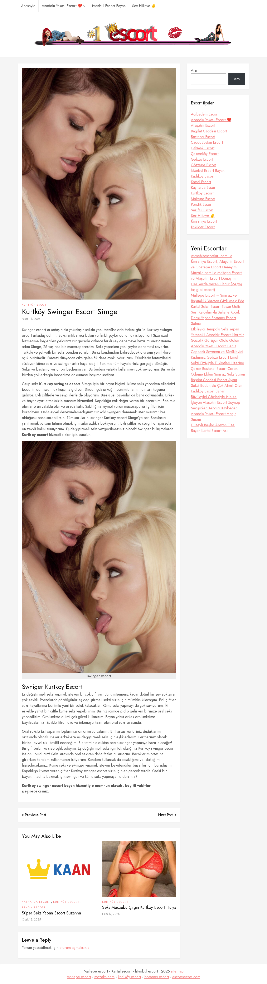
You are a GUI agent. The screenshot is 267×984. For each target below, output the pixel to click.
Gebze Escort (202, 159)
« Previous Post (34, 815)
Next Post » (167, 815)
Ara (194, 70)
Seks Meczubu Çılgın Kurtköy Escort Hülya (139, 907)
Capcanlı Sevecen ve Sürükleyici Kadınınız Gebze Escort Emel (217, 354)
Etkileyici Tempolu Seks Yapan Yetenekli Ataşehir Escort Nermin (217, 332)
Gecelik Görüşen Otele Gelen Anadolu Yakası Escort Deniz (215, 343)
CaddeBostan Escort (207, 142)
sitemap (177, 971)
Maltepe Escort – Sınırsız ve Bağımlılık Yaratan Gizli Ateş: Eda (217, 298)
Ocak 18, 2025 (31, 919)
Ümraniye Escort (204, 221)
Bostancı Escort (203, 137)
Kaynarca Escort (36, 902)
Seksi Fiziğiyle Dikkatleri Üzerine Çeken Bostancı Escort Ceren (217, 365)
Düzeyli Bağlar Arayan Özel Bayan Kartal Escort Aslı (213, 427)
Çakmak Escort (202, 148)
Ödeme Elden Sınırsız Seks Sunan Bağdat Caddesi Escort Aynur (218, 377)
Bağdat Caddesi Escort (209, 131)
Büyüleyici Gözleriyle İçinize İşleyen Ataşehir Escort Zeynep (215, 399)
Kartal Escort (201, 182)
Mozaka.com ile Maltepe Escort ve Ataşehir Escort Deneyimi (216, 275)
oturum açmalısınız (74, 947)
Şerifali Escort (202, 210)
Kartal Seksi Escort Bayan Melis (216, 306)
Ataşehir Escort (203, 125)
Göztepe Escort (203, 165)
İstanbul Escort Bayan (109, 6)
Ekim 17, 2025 (111, 914)
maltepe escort (79, 977)
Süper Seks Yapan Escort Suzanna (51, 913)
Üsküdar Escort (203, 227)
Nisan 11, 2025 (31, 319)
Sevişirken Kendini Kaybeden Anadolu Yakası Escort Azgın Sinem (214, 413)
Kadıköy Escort (202, 176)
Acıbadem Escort (205, 114)
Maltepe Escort (203, 199)
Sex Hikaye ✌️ (144, 6)
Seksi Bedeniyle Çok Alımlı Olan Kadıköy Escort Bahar (216, 388)
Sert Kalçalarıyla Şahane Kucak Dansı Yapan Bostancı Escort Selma (215, 318)
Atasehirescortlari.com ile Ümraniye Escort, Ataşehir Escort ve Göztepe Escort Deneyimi (217, 261)
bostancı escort (156, 977)
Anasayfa (28, 6)
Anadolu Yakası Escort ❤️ (62, 6)
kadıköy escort (129, 977)
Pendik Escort (34, 907)
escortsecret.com (186, 977)
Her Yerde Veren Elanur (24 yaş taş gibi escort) (216, 286)
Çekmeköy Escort (205, 153)
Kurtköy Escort (35, 305)
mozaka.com (104, 977)
